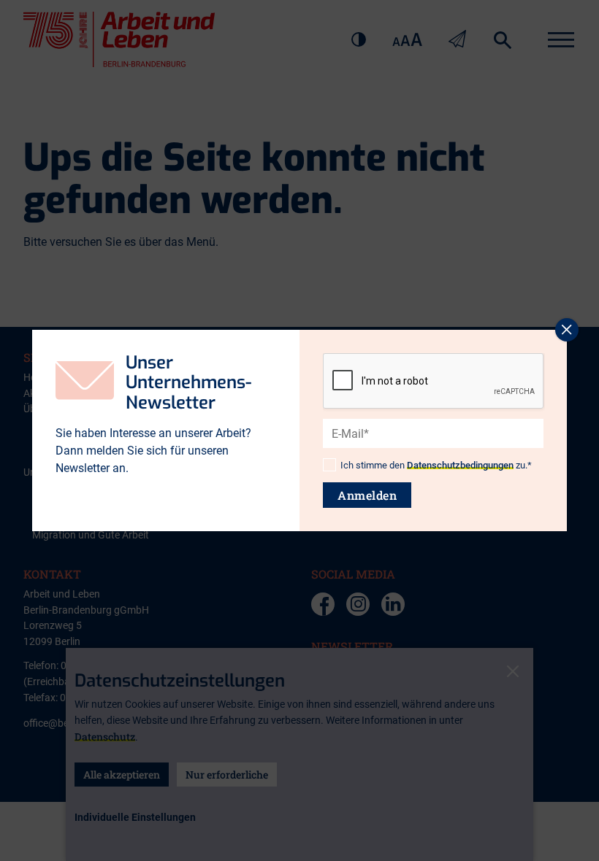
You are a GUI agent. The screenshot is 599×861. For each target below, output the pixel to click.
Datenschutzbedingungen (460, 465)
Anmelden (367, 495)
